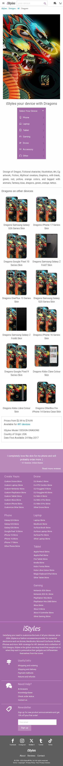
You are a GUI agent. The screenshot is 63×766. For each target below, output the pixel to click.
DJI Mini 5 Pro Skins (42, 504)
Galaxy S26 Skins (11, 528)
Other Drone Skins (41, 507)
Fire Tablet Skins (40, 559)
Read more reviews (51, 468)
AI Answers (23, 689)
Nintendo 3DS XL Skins (43, 594)
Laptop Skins (39, 520)
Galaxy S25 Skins (11, 524)
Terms (15, 763)
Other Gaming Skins (42, 616)
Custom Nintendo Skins (14, 489)
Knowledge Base (25, 693)
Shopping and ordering (28, 665)
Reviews (31, 756)
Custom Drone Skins (13, 481)
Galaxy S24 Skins (11, 520)
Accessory (27, 149)
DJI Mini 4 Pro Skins (42, 500)
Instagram (22, 745)
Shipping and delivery (27, 669)
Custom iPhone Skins (13, 504)
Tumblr (41, 745)
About (22, 756)
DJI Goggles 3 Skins (42, 489)
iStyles (4, 9)
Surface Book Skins (42, 528)
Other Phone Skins (12, 546)
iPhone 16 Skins (11, 539)
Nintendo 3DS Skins (42, 590)
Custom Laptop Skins (13, 485)
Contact (41, 756)
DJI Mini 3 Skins (40, 496)
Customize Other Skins (14, 507)
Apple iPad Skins (41, 555)
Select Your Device (28, 111)
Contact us (22, 700)
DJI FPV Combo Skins (43, 485)
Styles (11, 3)
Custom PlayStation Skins (15, 492)
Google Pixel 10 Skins (13, 531)
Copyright (21, 763)
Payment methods (25, 673)
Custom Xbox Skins (12, 500)
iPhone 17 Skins (11, 542)
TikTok (50, 745)
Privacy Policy (30, 763)
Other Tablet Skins (41, 577)
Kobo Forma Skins (41, 566)
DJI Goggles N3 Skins (43, 492)
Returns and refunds (26, 677)
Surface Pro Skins (41, 535)
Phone (25, 117)
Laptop (26, 124)
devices (23, 424)
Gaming (26, 136)
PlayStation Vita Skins (43, 598)
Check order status (26, 696)
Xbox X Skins (39, 609)
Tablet (25, 130)
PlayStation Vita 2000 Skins (45, 601)
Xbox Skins (38, 605)
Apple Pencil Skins (41, 552)
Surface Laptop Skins (43, 531)
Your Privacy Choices (43, 763)
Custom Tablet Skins (13, 496)
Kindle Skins (39, 563)
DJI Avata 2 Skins (41, 481)
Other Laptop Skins (42, 539)
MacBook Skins (40, 524)
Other (25, 156)
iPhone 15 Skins (11, 535)
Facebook (13, 745)
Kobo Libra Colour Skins (44, 570)
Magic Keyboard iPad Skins (45, 574)
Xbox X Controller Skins (43, 613)
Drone (25, 143)
